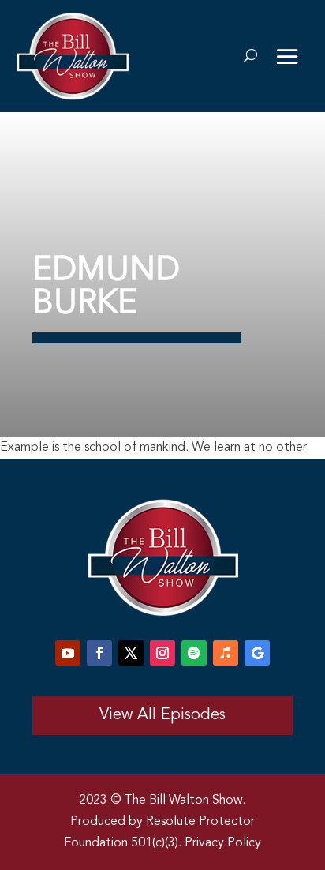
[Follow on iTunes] (225, 653)
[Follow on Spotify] (194, 653)
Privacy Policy (223, 843)
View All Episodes (162, 715)
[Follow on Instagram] (162, 653)
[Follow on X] (131, 653)
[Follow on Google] (257, 653)
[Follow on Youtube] (67, 653)
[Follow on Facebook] (99, 653)
